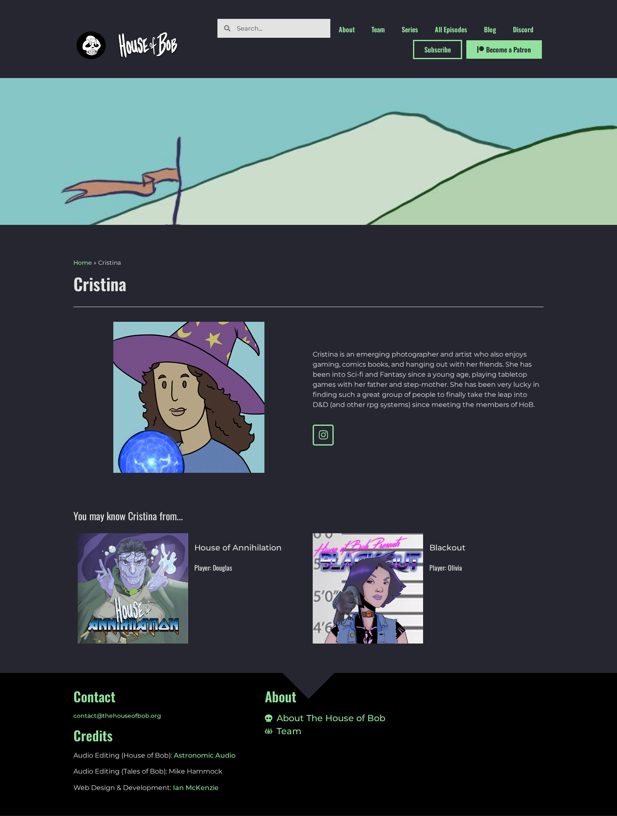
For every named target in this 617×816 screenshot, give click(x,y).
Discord (523, 29)
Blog (490, 29)
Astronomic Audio (204, 755)
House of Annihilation (238, 548)
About (347, 29)
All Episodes (451, 29)
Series (410, 29)
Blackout (447, 548)
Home (82, 262)
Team (378, 29)
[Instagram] (323, 435)
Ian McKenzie (196, 788)
